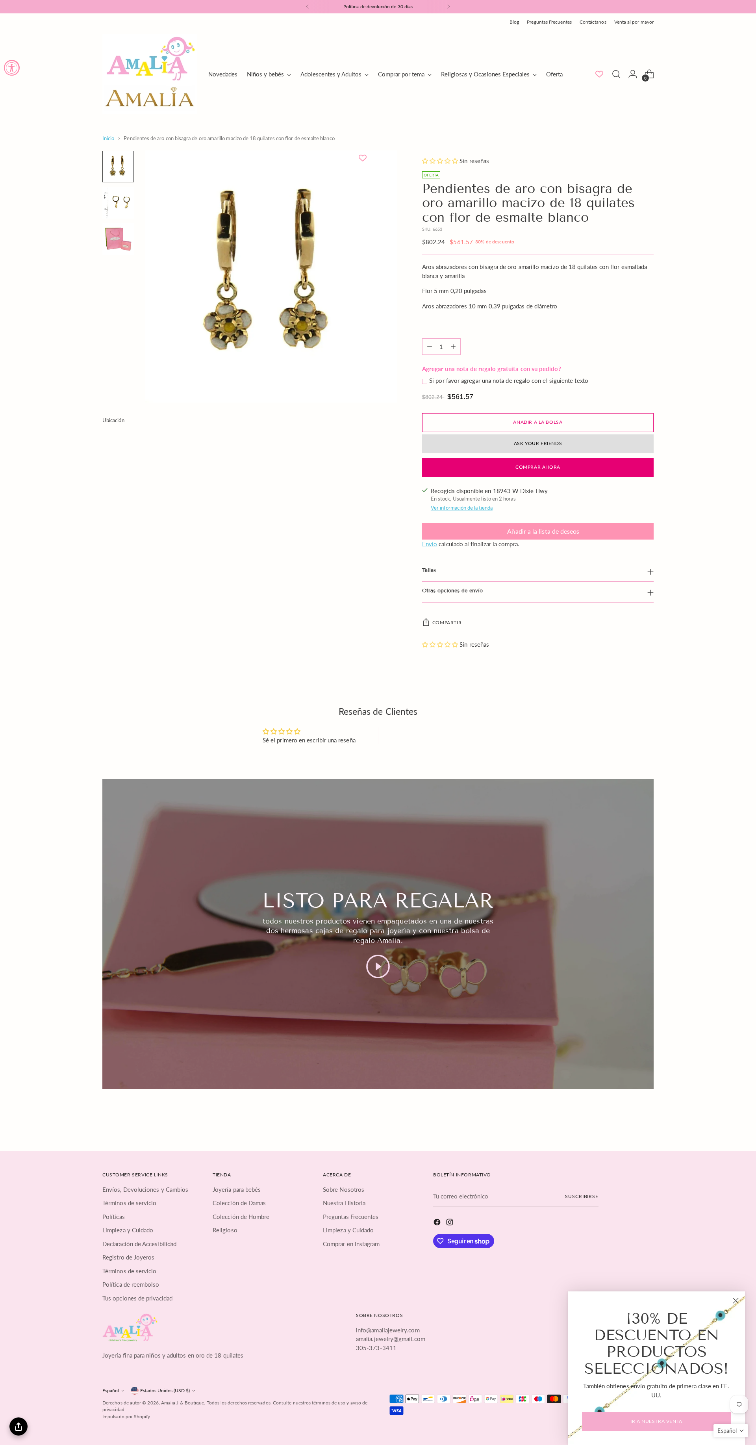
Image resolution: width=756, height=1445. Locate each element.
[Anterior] (307, 6)
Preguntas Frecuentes (351, 1216)
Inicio (108, 138)
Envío (429, 543)
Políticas (113, 1216)
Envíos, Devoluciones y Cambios (145, 1189)
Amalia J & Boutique (182, 1402)
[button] (441, 160)
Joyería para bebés (237, 1189)
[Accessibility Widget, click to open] (12, 68)
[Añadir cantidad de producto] (453, 346)
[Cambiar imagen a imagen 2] (118, 203)
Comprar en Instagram (351, 1243)
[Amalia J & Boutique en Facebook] (438, 1223)
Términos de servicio (129, 1202)
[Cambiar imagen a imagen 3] (118, 239)
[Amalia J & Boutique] (149, 74)
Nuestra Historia (344, 1202)
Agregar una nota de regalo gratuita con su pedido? (491, 368)
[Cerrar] (736, 1301)
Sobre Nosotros (343, 1189)
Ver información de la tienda (462, 508)
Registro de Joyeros (128, 1257)
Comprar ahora (537, 466)
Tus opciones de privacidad (137, 1298)
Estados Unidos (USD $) (165, 1390)
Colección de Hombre (241, 1216)
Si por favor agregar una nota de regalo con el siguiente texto (508, 380)
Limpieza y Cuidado (127, 1230)
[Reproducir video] (378, 966)
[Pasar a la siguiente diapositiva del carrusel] (647, 1120)
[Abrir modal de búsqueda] (616, 74)
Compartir (446, 622)
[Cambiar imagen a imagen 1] (118, 166)
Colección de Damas (239, 1202)
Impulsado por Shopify (126, 1416)
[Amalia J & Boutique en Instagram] (450, 1223)
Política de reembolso (130, 1284)
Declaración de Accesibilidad (139, 1243)
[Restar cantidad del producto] (429, 346)
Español (110, 1390)
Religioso (225, 1230)
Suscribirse (581, 1196)
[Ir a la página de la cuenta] (633, 74)
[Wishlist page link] (599, 74)
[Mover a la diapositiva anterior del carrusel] (629, 1120)
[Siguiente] (448, 6)
